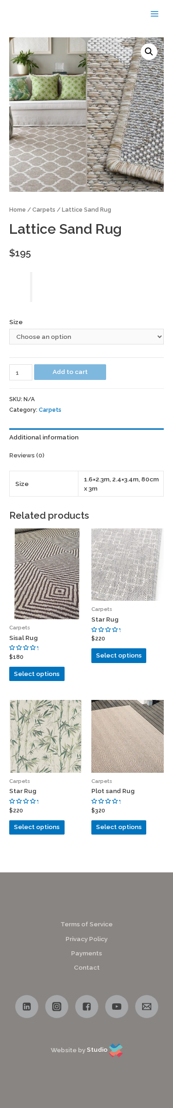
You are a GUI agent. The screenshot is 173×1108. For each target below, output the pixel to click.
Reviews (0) (26, 455)
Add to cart (70, 371)
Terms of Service (86, 924)
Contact (87, 967)
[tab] (86, 437)
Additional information (43, 437)
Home (17, 209)
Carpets (43, 209)
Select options (37, 673)
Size (16, 322)
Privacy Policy (86, 938)
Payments (86, 953)
